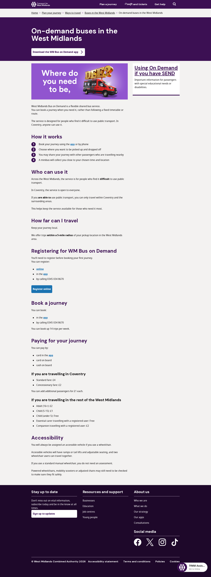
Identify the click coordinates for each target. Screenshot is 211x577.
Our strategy (141, 512)
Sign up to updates (44, 514)
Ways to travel (73, 13)
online (40, 269)
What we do (140, 506)
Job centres (89, 512)
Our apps (139, 517)
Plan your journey (51, 13)
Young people (90, 517)
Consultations (141, 523)
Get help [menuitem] (160, 4)
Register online (42, 289)
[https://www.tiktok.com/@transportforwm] (174, 542)
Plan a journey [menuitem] (108, 4)
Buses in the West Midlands (100, 13)
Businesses (89, 501)
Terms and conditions (136, 561)
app (72, 144)
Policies (160, 561)
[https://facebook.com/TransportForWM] (137, 542)
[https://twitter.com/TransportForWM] (150, 542)
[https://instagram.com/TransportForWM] (162, 542)
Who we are (140, 501)
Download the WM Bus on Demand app (55, 52)
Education (88, 506)
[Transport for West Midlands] (40, 4)
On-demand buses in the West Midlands (141, 13)
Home (34, 13)
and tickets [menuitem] (140, 4)
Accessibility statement (103, 561)
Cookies (175, 561)
